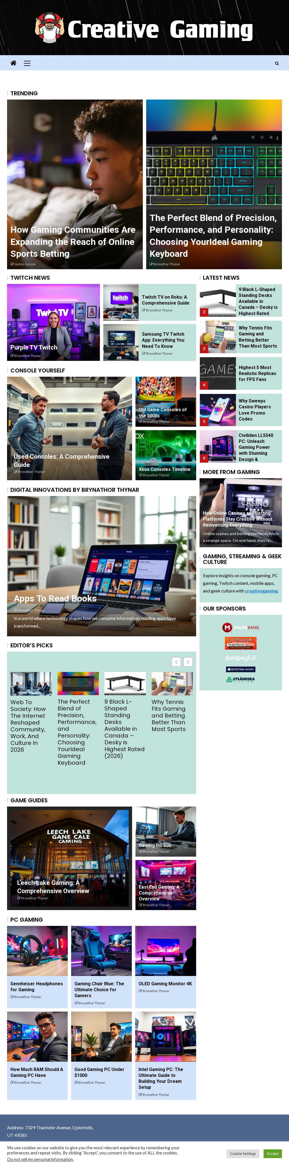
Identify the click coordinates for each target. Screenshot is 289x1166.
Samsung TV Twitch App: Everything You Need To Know (163, 340)
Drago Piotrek (24, 264)
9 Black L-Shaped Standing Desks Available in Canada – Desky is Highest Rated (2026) (33, 728)
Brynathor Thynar (27, 356)
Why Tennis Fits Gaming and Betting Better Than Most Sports (77, 715)
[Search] (277, 63)
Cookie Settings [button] (243, 1153)
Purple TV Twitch (33, 347)
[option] (74, 184)
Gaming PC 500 (155, 845)
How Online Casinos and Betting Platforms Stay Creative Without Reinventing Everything (74, 241)
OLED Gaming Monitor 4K (165, 983)
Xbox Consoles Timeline (165, 469)
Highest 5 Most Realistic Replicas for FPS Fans (126, 712)
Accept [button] (273, 1153)
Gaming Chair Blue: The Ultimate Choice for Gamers (99, 990)
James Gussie (164, 264)
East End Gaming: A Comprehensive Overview (159, 893)
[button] (188, 662)
